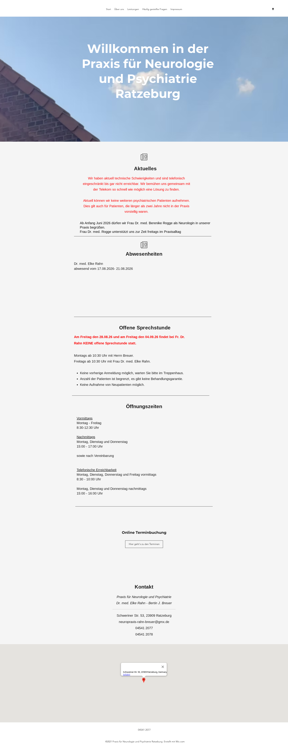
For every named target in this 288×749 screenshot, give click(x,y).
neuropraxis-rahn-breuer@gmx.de (144, 622)
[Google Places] (273, 9)
